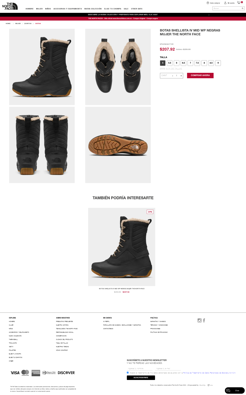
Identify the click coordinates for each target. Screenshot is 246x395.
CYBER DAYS (136, 9)
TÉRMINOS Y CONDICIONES (159, 325)
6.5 (183, 63)
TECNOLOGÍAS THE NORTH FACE (66, 328)
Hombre (12, 321)
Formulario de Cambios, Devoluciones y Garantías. (122, 325)
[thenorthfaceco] (10, 12)
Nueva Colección (15, 336)
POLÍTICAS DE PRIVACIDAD (159, 332)
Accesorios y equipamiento (68, 9)
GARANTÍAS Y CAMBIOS (158, 321)
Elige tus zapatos (15, 357)
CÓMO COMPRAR (62, 350)
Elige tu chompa (15, 354)
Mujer (39, 9)
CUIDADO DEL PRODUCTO (64, 339)
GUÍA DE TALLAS (174, 69)
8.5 (211, 63)
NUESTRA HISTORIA (62, 325)
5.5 (169, 63)
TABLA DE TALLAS (62, 343)
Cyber (11, 361)
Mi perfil (106, 321)
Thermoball (13, 339)
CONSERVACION (61, 336)
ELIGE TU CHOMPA (112, 9)
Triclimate (13, 343)
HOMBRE (30, 9)
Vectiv (11, 346)
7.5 (197, 63)
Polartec (12, 350)
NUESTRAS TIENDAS (62, 346)
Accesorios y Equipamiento (19, 332)
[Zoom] (42, 67)
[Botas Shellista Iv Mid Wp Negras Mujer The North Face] (121, 252)
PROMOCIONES (155, 328)
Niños (48, 9)
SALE (126, 9)
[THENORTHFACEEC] (9, 23)
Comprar (122, 296)
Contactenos (108, 328)
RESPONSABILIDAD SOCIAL (65, 332)
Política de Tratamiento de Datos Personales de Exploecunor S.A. (209, 373)
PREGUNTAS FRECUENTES (64, 321)
